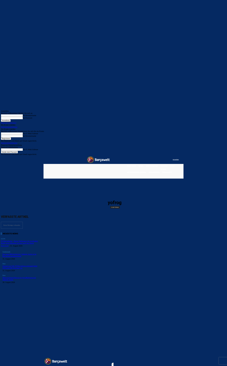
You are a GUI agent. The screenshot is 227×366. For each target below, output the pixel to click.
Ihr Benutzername (29, 115)
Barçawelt (5, 246)
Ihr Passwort (27, 118)
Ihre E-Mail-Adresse (30, 134)
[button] (180, 176)
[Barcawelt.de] (98, 159)
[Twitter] (166, 159)
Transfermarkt (6, 251)
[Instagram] (161, 159)
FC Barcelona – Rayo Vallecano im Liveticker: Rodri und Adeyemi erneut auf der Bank (19, 242)
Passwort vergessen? (8, 123)
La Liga (3, 238)
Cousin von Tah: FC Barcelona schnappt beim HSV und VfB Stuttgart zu (19, 267)
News (3, 263)
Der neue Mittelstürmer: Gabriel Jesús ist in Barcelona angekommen (19, 255)
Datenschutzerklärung (9, 127)
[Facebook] (156, 159)
